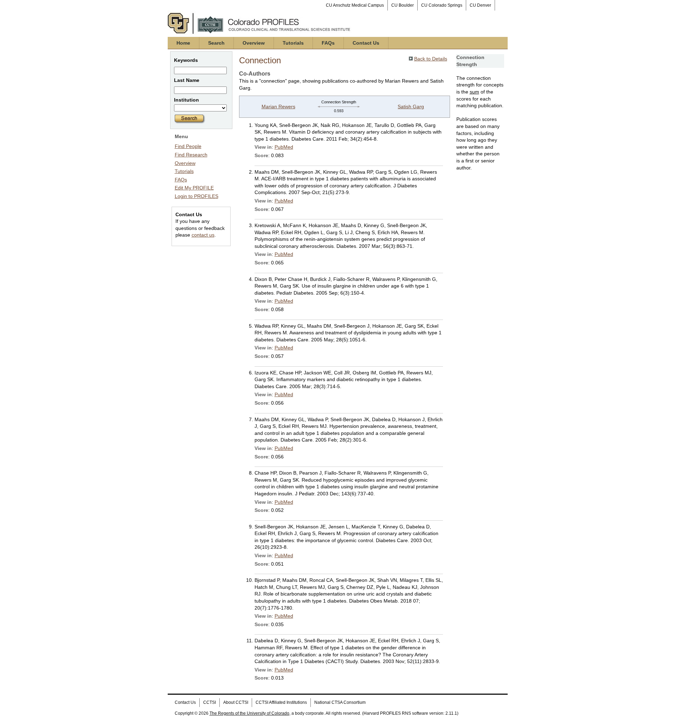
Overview (254, 43)
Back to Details (430, 59)
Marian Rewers (278, 106)
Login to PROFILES (196, 196)
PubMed (284, 147)
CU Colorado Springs (441, 5)
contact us (203, 235)
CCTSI (209, 702)
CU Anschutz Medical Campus (355, 5)
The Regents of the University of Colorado (249, 713)
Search (216, 43)
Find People (188, 146)
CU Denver (480, 5)
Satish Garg (411, 106)
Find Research (191, 155)
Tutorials (293, 43)
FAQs (328, 43)
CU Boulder (402, 5)
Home (183, 43)
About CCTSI (235, 702)
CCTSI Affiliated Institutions (281, 702)
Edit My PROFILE (194, 188)
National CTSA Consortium (340, 702)
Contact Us (366, 43)
